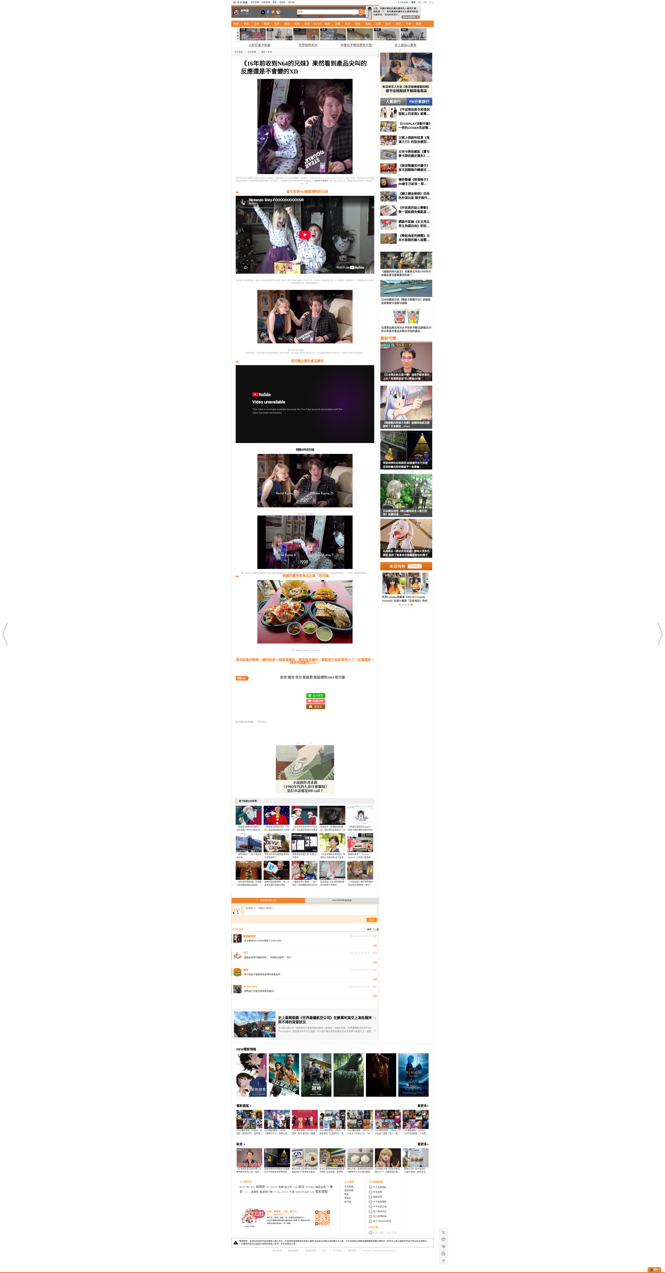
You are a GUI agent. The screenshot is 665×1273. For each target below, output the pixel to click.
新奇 (287, 23)
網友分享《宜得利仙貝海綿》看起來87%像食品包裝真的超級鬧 (305, 1171)
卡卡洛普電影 (380, 1201)
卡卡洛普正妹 (380, 1206)
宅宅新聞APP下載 (278, 12)
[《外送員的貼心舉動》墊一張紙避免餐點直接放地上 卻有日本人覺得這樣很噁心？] (406, 210)
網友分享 (328, 16)
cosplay (246, 1192)
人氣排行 (393, 101)
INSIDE (261, 721)
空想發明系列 (308, 45)
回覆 (375, 945)
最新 (246, 23)
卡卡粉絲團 (402, 2)
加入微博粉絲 (380, 1216)
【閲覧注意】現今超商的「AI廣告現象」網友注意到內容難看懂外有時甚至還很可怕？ (415, 1171)
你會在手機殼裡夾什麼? (357, 45)
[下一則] (660, 634)
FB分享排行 (419, 101)
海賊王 (350, 16)
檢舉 (375, 936)
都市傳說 (309, 1187)
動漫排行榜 (266, 1191)
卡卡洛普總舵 (380, 1187)
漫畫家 (255, 1191)
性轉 (280, 1186)
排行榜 (291, 2)
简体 (413, 2)
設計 (388, 23)
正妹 (256, 23)
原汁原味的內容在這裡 (313, 350)
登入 (656, 1270)
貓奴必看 (320, 1186)
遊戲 (368, 23)
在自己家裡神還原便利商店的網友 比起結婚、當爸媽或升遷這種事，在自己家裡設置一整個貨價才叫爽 (332, 1171)
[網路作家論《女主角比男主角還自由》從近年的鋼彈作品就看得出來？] (406, 224)
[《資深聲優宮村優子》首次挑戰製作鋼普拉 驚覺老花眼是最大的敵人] (406, 168)
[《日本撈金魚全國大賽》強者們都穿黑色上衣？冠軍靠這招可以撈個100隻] (406, 364)
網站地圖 (277, 1250)
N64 (331, 677)
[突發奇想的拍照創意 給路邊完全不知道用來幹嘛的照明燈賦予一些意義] (406, 452)
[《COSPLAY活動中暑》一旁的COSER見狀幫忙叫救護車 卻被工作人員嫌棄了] (406, 126)
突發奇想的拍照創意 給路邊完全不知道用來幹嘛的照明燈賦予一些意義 (405, 464)
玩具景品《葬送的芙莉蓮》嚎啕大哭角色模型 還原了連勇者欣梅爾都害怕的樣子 (406, 553)
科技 (347, 23)
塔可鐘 (340, 677)
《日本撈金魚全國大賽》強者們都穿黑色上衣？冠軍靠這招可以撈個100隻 (406, 376)
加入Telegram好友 (382, 1221)
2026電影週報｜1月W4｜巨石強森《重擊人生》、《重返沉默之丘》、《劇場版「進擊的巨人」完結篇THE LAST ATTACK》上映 (388, 1132)
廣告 (291, 677)
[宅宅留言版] (443, 1239)
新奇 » (240, 1144)
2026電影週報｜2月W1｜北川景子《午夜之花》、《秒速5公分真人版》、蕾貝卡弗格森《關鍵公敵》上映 (360, 1132)
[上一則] (5, 634)
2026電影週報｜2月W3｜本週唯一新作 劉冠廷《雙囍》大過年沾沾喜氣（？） (305, 1132)
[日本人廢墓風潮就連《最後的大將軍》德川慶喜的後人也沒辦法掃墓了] (400, 587)
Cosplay (314, 16)
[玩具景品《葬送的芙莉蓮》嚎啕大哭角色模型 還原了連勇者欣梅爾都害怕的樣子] (406, 540)
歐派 (301, 1187)
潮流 (398, 23)
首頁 (236, 23)
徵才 (324, 1250)
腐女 (253, 1187)
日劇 (312, 1192)
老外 (298, 677)
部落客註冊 (310, 1250)
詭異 (327, 23)
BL (248, 1186)
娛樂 (337, 23)
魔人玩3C (359, 16)
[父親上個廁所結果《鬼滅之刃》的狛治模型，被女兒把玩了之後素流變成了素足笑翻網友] (406, 140)
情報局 (282, 2)
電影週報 (321, 1191)
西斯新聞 (266, 2)
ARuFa (285, 1192)
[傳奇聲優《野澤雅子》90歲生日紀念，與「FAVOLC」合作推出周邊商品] (406, 182)
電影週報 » (243, 1106)
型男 (307, 23)
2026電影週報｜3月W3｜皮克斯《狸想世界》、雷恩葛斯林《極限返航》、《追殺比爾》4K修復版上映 (249, 1132)
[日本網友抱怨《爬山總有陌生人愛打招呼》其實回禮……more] (406, 491)
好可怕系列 (271, 1187)
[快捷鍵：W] (443, 1253)
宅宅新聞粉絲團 (268, 12)
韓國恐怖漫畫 (340, 16)
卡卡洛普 (238, 52)
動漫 (266, 23)
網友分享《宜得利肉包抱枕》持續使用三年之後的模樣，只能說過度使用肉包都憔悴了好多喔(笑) (360, 1171)
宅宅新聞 (255, 2)
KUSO (317, 23)
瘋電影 (260, 1187)
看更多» (423, 1106)
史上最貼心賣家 (405, 45)
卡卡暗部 (337, 1250)
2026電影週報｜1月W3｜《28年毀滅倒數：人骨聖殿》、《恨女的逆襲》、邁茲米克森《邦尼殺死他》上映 (416, 1132)
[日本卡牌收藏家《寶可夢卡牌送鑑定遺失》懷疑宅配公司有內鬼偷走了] (406, 154)
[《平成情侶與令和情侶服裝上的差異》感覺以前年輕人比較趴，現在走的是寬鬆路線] (406, 112)
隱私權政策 (293, 1250)
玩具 (378, 23)
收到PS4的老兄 (321, 181)
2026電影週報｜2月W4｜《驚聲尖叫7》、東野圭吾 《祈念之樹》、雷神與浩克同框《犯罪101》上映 (277, 1132)
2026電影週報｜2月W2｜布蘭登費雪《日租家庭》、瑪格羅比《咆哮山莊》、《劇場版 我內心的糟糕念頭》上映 (332, 1132)
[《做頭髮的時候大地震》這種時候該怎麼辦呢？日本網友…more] (406, 403)
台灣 (321, 16)
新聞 (375, 1232)
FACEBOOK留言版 (342, 900)
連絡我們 (352, 1250)
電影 (275, 2)
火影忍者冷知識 (259, 45)
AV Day (277, 1192)
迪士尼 (288, 1186)
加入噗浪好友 (273, 12)
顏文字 (306, 16)
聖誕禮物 (320, 677)
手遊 (292, 1191)
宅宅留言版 (268, 900)
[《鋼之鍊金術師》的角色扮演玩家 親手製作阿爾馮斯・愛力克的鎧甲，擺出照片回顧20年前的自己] (406, 196)
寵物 (297, 23)
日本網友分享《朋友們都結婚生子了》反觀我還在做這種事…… (387, 1171)
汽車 (408, 23)
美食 (357, 23)
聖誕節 (308, 677)
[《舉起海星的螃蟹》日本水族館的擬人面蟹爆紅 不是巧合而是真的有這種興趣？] (406, 238)
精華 (418, 23)
